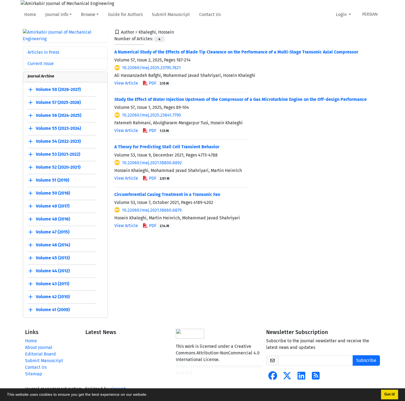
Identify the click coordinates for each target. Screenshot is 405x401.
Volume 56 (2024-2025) (58, 115)
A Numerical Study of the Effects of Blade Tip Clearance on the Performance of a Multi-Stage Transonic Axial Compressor (236, 52)
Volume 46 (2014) (53, 244)
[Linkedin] (301, 377)
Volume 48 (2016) (53, 219)
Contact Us (210, 14)
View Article (126, 83)
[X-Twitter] (287, 377)
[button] (149, 395)
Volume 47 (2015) (52, 232)
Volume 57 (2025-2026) (58, 102)
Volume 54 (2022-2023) (58, 141)
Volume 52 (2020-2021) (58, 167)
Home (30, 14)
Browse (88, 14)
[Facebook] (272, 377)
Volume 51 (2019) (52, 180)
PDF (158, 83)
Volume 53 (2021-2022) (58, 154)
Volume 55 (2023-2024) (58, 128)
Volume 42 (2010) (53, 296)
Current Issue (41, 63)
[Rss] (315, 377)
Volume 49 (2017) (52, 206)
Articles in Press (43, 52)
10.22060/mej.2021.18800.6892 (152, 162)
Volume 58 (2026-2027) (58, 89)
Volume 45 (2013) (53, 257)
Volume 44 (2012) (53, 270)
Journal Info (56, 14)
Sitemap (33, 373)
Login (342, 14)
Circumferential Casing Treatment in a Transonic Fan (167, 194)
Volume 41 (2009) (53, 309)
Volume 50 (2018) (53, 193)
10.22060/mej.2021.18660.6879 (152, 210)
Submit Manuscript (171, 14)
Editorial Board (40, 354)
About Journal (38, 347)
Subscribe (366, 360)
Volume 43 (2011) (52, 283)
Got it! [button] (389, 394)
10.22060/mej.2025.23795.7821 (151, 67)
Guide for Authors (125, 14)
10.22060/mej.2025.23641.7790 (151, 115)
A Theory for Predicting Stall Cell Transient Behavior (166, 146)
